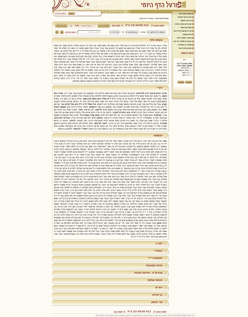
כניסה (191, 53)
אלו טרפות (185, 68)
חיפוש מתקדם (60, 13)
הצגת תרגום (86, 26)
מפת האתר (99, 316)
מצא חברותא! (186, 27)
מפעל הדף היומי (185, 14)
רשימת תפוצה (137, 316)
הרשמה (184, 53)
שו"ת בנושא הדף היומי (182, 31)
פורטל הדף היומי (161, 18)
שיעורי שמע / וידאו (184, 38)
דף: (122, 32)
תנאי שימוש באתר (111, 316)
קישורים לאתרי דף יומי (182, 41)
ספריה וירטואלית (184, 45)
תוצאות (181, 82)
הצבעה (188, 82)
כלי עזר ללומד (186, 21)
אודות (164, 316)
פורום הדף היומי (185, 48)
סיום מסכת (187, 34)
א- (71, 26)
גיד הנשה (185, 73)
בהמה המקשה (183, 70)
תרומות (121, 316)
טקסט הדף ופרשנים (146, 18)
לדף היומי (102, 25)
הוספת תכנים (148, 316)
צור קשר (157, 316)
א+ (77, 25)
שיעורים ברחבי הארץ (183, 24)
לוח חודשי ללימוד (184, 17)
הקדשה (128, 316)
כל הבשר (185, 75)
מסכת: (143, 32)
